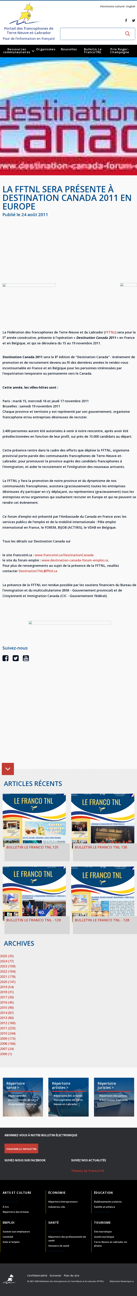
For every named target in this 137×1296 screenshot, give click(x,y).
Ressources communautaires (17, 50)
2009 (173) (8, 1038)
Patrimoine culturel (112, 6)
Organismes (46, 49)
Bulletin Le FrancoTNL (93, 50)
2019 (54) (7, 987)
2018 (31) (7, 992)
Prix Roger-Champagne (119, 50)
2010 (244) (8, 1033)
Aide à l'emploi (11, 1242)
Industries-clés (56, 1206)
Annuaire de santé (58, 1245)
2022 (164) (8, 971)
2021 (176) (8, 976)
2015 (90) (7, 1007)
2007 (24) (7, 1049)
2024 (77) (7, 961)
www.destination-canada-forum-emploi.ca (75, 560)
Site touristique (103, 1231)
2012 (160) (8, 1023)
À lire (6, 1206)
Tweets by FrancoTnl (87, 1170)
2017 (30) (7, 997)
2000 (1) (6, 1054)
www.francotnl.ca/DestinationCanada (64, 555)
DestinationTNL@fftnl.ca (38, 571)
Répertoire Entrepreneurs (63, 1201)
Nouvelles (69, 49)
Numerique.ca (127, 1281)
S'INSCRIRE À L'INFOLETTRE (21, 1149)
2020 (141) (8, 982)
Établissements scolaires (108, 1201)
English (130, 6)
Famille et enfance (104, 1206)
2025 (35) (7, 956)
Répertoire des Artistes (16, 1211)
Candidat (8, 1236)
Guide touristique (104, 1236)
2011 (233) (8, 1028)
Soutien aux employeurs (16, 1231)
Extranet (55, 1275)
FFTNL (110, 332)
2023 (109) (8, 966)
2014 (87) (7, 1013)
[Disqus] (69, 720)
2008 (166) (8, 1043)
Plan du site (71, 1275)
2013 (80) (7, 1018)
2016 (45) (7, 1002)
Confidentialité (37, 1275)
